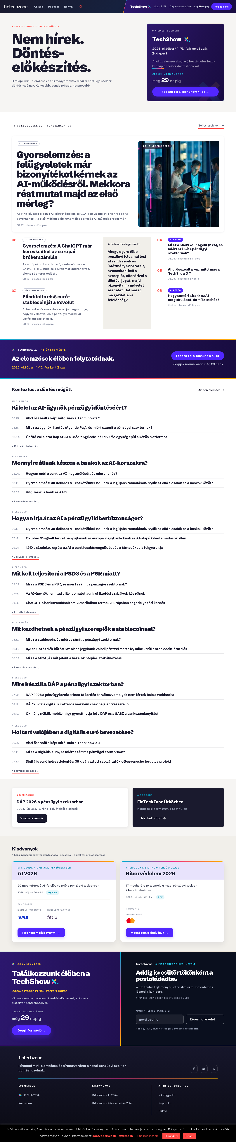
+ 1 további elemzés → (25, 612)
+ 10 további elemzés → (26, 446)
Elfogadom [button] (171, 1135)
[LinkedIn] (204, 1069)
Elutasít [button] (189, 1135)
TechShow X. (31, 1095)
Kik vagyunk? (167, 1095)
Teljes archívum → (211, 125)
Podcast (53, 6)
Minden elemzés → (210, 390)
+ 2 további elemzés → (25, 556)
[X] (214, 1069)
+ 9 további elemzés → (25, 667)
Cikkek (38, 6)
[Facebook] (194, 1069)
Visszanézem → (31, 818)
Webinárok (25, 1103)
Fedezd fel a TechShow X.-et (197, 356)
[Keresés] (80, 6)
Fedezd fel (222, 6)
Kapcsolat (165, 1103)
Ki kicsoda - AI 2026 (105, 1095)
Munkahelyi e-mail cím (153, 1010)
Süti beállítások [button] (147, 1136)
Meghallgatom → (153, 818)
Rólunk (68, 6)
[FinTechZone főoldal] (16, 7)
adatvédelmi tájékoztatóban (112, 1136)
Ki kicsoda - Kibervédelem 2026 (112, 1103)
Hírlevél (163, 1111)
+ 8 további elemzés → (25, 501)
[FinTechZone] (77, 1058)
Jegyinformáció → (31, 1030)
